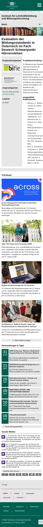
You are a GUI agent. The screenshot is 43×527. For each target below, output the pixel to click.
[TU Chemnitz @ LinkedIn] (19, 474)
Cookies (6, 511)
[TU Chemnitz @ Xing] (25, 474)
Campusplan (30, 493)
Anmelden (6, 506)
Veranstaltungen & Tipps (13, 345)
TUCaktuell (7, 175)
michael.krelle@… (9, 94)
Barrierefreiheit (20, 511)
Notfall (5, 493)
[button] (37, 5)
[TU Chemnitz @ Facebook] (5, 474)
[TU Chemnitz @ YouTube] (38, 474)
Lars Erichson (7, 522)
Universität (6, 497)
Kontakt (16, 493)
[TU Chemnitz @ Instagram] (12, 474)
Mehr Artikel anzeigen (23, 340)
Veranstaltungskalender (13, 427)
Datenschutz (34, 506)
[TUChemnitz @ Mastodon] (32, 474)
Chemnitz (20, 497)
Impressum (20, 506)
